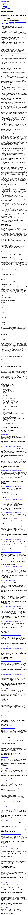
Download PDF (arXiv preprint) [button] (15, 446)
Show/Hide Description (6, 69)
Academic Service (7, 7)
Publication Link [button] (4, 434)
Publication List (6, 8)
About (4, 3)
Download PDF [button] (11, 580)
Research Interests (7, 4)
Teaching (5, 6)
